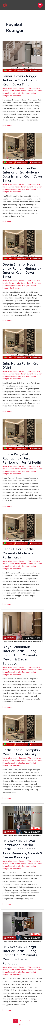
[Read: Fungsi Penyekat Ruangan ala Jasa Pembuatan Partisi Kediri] (22, 434)
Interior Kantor (8, 91)
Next (22, 1025)
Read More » (7, 125)
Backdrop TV (24, 88)
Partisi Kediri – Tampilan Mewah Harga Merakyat (21, 752)
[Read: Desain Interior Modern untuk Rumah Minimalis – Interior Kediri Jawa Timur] (22, 244)
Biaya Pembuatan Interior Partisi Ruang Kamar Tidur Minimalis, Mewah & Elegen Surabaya (20, 655)
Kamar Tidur (31, 91)
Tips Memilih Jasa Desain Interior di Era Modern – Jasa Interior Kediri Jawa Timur (22, 174)
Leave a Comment (10, 88)
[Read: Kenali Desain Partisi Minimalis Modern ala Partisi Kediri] (22, 529)
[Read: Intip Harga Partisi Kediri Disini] (22, 344)
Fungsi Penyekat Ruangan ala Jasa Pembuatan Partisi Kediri (22, 458)
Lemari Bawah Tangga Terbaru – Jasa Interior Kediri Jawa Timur (20, 80)
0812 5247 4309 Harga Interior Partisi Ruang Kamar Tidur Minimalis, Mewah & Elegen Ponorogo (20, 955)
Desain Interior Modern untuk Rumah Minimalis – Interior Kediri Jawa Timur (22, 270)
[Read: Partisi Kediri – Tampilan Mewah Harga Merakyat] (22, 730)
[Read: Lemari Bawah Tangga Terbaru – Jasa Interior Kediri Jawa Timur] (22, 56)
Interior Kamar (34, 88)
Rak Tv (12, 96)
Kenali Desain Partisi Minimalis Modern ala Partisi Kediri (19, 553)
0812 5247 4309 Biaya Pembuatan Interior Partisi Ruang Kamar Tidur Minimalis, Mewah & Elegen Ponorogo (22, 849)
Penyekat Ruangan (21, 93)
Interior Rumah (20, 91)
